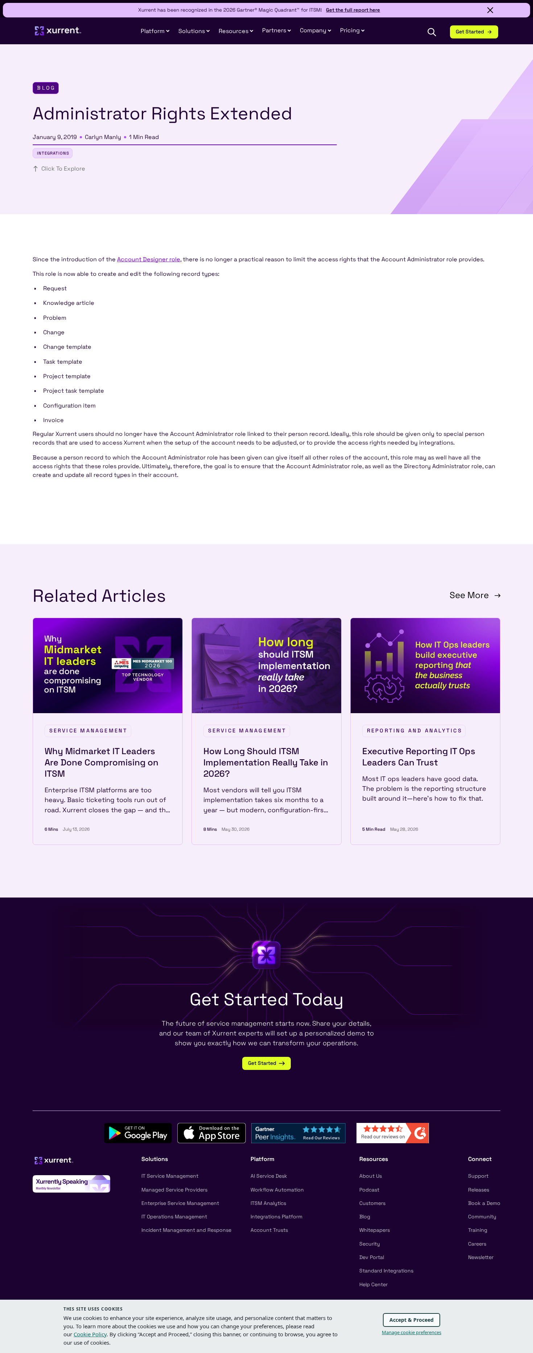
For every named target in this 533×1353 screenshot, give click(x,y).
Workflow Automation (277, 1189)
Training (477, 1230)
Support (478, 1176)
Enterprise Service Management (180, 1203)
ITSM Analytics (268, 1203)
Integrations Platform (276, 1216)
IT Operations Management (174, 1216)
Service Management (88, 730)
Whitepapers (374, 1230)
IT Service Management (169, 1176)
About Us (370, 1176)
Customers (372, 1203)
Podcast (369, 1189)
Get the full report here (353, 10)
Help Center (373, 1284)
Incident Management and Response (186, 1230)
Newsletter (480, 1257)
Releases (478, 1189)
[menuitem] (155, 31)
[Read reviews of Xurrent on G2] (392, 1132)
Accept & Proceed (411, 1319)
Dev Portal (371, 1257)
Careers (477, 1243)
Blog (364, 1216)
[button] (277, 30)
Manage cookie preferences (411, 1332)
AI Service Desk (269, 1176)
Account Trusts (269, 1230)
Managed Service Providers (174, 1189)
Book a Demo (484, 1203)
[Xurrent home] (58, 34)
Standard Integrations (386, 1270)
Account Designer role (148, 259)
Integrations (53, 153)
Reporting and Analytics (414, 730)
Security (369, 1243)
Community (482, 1216)
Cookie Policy (90, 1334)
